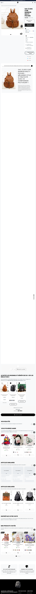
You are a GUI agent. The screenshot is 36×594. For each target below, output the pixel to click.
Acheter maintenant (29, 25)
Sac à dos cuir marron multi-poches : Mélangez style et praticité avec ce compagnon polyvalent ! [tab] (17, 65)
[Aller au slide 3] (19, 556)
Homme (19, 592)
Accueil (2, 5)
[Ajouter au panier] (6, 456)
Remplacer (13, 404)
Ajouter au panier (19, 414)
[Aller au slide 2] (18, 556)
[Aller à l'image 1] (10, 34)
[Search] (33, 3)
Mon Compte (29, 592)
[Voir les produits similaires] (8, 387)
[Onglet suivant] (32, 66)
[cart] (35, 3)
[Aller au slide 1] (16, 556)
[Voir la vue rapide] (8, 385)
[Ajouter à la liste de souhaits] (8, 383)
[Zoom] (21, 34)
